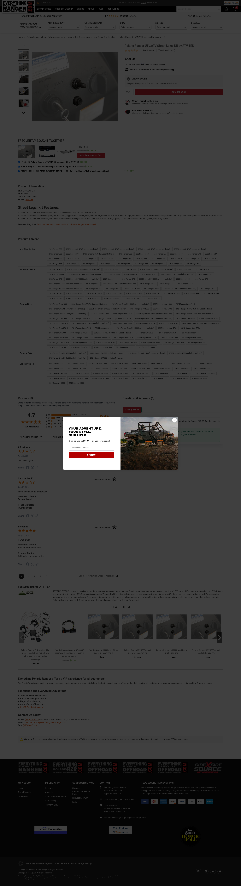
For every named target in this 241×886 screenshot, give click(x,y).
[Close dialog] (174, 420)
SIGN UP (91, 454)
